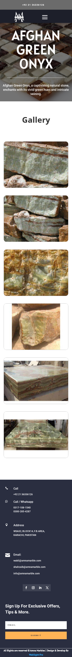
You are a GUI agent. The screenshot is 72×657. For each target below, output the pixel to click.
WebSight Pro (36, 654)
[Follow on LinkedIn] (40, 587)
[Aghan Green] (36, 348)
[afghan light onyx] (36, 186)
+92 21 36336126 (33, 5)
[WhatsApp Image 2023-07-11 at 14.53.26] (36, 457)
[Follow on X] (47, 587)
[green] (36, 403)
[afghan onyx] (36, 295)
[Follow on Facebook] (26, 587)
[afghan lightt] (36, 240)
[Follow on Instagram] (33, 587)
